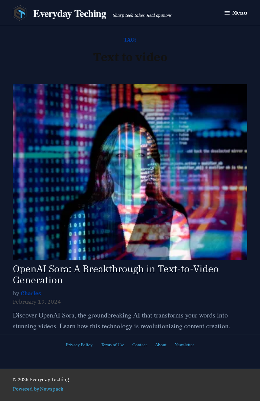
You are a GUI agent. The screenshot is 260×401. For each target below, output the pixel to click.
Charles (31, 293)
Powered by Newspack (38, 389)
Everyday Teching (69, 12)
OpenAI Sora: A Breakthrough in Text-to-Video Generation (116, 274)
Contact (139, 344)
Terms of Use (112, 344)
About (161, 344)
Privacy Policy (79, 344)
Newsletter (184, 344)
